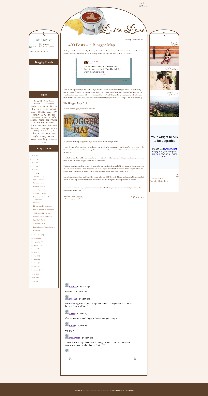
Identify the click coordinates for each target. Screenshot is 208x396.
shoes (54, 133)
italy (33, 125)
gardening (36, 117)
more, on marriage (39, 186)
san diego (46, 133)
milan (54, 128)
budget (53, 108)
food (43, 114)
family (36, 114)
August (36, 245)
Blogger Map (125, 158)
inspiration (38, 122)
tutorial (33, 139)
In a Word (36, 230)
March (36, 263)
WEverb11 (38, 103)
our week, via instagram (41, 190)
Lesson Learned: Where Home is (43, 227)
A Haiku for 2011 (39, 223)
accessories (49, 103)
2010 (34, 274)
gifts (54, 117)
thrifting (43, 136)
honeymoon (51, 119)
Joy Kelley (130, 390)
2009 (34, 278)
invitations (50, 122)
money (36, 130)
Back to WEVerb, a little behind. (43, 209)
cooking (41, 111)
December (37, 176)
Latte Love (78, 390)
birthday (53, 106)
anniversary (36, 106)
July (35, 249)
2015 (34, 159)
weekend (53, 139)
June (35, 252)
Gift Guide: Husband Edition (42, 217)
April (35, 259)
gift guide (46, 117)
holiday (33, 119)
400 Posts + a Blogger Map (42, 213)
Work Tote (36, 203)
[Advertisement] (97, 354)
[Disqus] (100, 244)
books (45, 109)
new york (51, 131)
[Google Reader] (52, 40)
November (37, 235)
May (35, 256)
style (35, 136)
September (37, 242)
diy (55, 111)
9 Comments (137, 197)
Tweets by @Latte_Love (159, 181)
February (37, 266)
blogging (36, 108)
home (41, 119)
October (36, 238)
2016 (34, 156)
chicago (33, 112)
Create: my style (38, 183)
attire (45, 106)
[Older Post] (134, 360)
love (55, 125)
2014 (34, 163)
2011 (34, 173)
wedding (43, 139)
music (43, 130)
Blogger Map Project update (42, 206)
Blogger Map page (86, 141)
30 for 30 (38, 100)
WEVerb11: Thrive (39, 193)
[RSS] (45, 40)
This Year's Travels (39, 220)
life (50, 125)
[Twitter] (39, 40)
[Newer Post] (70, 360)
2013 (34, 166)
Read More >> (48, 46)
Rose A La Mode (137, 147)
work (44, 142)
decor (49, 112)
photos (35, 133)
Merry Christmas (38, 179)
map (77, 199)
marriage (45, 128)
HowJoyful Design (117, 390)
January (36, 270)
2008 (34, 281)
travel (51, 136)
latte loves (42, 125)
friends (51, 114)
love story (35, 128)
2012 (34, 170)
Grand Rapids (49, 101)
